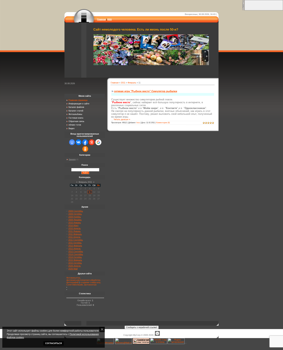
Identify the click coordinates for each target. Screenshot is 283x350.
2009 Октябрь (75, 214)
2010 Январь (74, 222)
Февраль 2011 (85, 182)
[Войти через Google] (98, 142)
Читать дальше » (122, 119)
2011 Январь (74, 231)
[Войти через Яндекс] (92, 142)
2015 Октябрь (75, 263)
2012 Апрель (74, 248)
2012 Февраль (75, 245)
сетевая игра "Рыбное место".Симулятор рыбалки (145, 91)
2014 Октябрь (75, 257)
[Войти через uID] (72, 142)
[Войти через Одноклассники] (85, 149)
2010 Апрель (74, 228)
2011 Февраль (75, 234)
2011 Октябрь (75, 243)
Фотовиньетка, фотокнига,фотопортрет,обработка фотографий (83, 280)
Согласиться (53, 343)
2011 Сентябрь (75, 240)
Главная (101, 19)
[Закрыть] (243, 9)
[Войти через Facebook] (85, 142)
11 (90, 192)
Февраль (132, 82)
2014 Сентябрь (75, 254)
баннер (72, 159)
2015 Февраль (75, 260)
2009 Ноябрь (74, 217)
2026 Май (73, 269)
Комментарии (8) (163, 123)
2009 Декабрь (75, 220)
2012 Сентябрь (75, 251)
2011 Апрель (74, 237)
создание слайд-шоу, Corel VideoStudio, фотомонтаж (83, 283)
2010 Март (73, 225)
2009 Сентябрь (75, 211)
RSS (109, 19)
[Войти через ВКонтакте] (78, 142)
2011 (123, 82)
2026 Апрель (74, 266)
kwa (138, 123)
